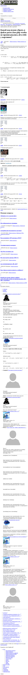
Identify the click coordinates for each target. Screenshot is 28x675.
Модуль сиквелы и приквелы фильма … (12, 625)
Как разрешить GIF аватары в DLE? (11, 238)
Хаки (7, 662)
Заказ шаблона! (7, 617)
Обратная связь (6, 671)
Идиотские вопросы (10, 656)
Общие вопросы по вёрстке (12, 653)
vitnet (2, 115)
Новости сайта (6, 664)
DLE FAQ (3, 24)
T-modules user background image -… (11, 635)
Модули (5, 291)
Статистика (5, 670)
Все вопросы (9, 24)
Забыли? (2, 20)
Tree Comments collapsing (9, 631)
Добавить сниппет (7, 10)
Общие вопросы (16, 24)
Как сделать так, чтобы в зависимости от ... (16, 427)
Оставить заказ (6, 8)
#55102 (20, 194)
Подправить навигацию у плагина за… (12, 618)
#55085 (20, 175)
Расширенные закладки (14, 519)
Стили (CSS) (8, 658)
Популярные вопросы (10, 650)
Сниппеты (5, 669)
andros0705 (3, 99)
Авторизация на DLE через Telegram (11, 637)
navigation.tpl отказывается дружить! (11, 230)
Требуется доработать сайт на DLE (11, 624)
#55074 (20, 115)
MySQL (7, 663)
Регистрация (7, 20)
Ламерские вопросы (10, 655)
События (5, 289)
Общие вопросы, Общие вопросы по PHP (17, 282)
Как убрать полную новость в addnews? (12, 270)
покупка (5, 612)
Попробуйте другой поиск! (20, 23)
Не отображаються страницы (9, 223)
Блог (4, 665)
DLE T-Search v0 (7, 638)
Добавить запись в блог (8, 11)
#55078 (20, 128)
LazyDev (2, 158)
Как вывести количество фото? (13, 294)
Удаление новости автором (8, 245)
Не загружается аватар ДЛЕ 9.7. (10, 257)
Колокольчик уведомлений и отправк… (12, 641)
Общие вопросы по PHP (11, 654)
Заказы (4, 290)
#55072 (23, 99)
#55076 (21, 158)
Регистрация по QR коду (9, 623)
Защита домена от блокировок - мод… (12, 632)
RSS (17, 643)
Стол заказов (6, 667)
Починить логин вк (8, 620)
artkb (2, 41)
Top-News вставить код (7, 251)
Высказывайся (4, 644)
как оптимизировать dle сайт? (9, 264)
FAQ (4, 649)
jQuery (7, 660)
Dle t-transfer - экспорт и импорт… (11, 634)
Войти (2, 19)
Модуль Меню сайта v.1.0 (13, 411)
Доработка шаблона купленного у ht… (12, 614)
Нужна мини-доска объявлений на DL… (12, 621)
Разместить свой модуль (8, 9)
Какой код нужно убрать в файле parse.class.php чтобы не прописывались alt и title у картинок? (13, 279)
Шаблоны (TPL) (9, 657)
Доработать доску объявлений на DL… (12, 615)
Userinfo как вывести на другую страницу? (17, 536)
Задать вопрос (4, 5)
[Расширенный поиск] (13, 22)
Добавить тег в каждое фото (8, 216)
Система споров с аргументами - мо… (12, 640)
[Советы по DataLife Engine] (9, 4)
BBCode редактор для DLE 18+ (10, 628)
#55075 (20, 145)
